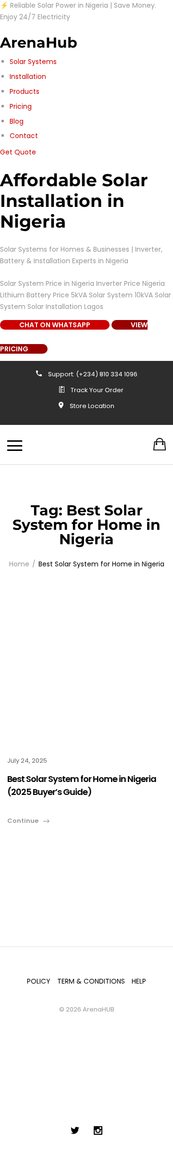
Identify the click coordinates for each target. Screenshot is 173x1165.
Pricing (21, 106)
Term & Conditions (91, 981)
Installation (28, 76)
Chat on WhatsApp (54, 325)
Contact (24, 136)
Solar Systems (33, 61)
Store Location (92, 405)
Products (24, 91)
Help (139, 981)
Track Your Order (97, 390)
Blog (17, 121)
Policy (38, 981)
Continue (22, 820)
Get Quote (18, 152)
